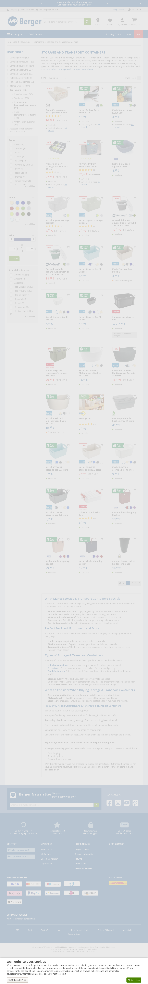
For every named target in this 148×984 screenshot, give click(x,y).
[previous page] (123, 583)
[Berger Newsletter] (96, 805)
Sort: (43, 78)
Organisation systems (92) (24, 123)
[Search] (87, 21)
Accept (14, 259)
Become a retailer (49, 859)
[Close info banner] (140, 3)
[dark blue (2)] (23, 203)
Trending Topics (113, 34)
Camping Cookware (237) (21, 70)
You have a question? (19, 850)
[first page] (120, 583)
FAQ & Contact (82, 849)
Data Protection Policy (80, 930)
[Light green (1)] (12, 214)
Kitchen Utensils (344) (20, 86)
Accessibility (128, 930)
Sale (138, 34)
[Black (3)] (29, 214)
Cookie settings (73, 934)
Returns (78, 859)
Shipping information (84, 854)
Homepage (12, 42)
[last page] (139, 583)
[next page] (139, 78)
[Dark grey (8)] (29, 203)
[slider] (11, 239)
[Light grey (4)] (29, 208)
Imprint (60, 930)
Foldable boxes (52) (23, 94)
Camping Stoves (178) (20, 58)
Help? (121, 10)
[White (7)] (17, 220)
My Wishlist (46, 854)
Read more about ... (68, 69)
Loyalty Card (46, 863)
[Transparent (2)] (12, 220)
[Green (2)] (23, 208)
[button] (42, 3)
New (128, 34)
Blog (115, 10)
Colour (12, 197)
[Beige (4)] (12, 203)
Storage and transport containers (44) (25, 105)
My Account (46, 849)
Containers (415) (18, 90)
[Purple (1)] (17, 214)
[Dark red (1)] (12, 208)
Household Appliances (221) (23, 82)
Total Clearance (36, 34)
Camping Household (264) (22, 66)
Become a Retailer (83, 868)
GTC (17, 930)
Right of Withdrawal (106, 930)
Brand (12, 140)
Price (11, 235)
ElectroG (44, 930)
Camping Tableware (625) (21, 74)
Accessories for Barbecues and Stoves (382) (22, 130)
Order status (80, 863)
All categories (17, 34)
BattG (30, 930)
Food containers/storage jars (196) (25, 115)
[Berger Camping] (24, 21)
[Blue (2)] (17, 203)
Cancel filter (30, 186)
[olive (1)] (23, 214)
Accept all (134, 980)
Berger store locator (19, 856)
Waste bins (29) (21, 98)
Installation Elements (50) (21, 78)
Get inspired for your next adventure (74, 3)
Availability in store (19, 270)
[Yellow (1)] (17, 208)
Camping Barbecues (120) (22, 62)
